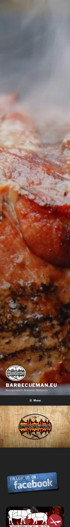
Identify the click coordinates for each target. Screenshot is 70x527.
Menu (37, 400)
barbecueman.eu (31, 385)
